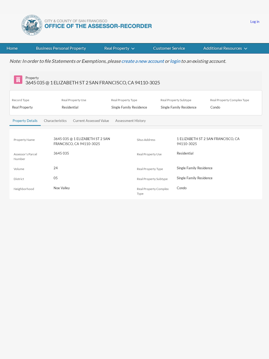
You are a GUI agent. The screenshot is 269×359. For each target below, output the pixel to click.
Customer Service (169, 47)
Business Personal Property (61, 47)
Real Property (116, 47)
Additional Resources (222, 47)
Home (12, 47)
